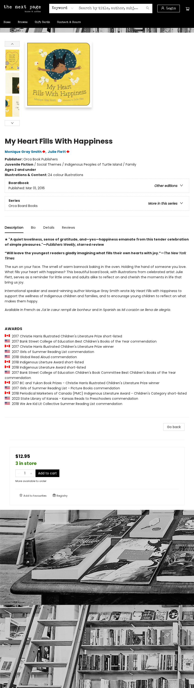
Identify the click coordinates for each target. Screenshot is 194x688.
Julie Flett (57, 151)
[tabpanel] (97, 327)
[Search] (147, 8)
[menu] (97, 22)
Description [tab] (14, 227)
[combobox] (62, 8)
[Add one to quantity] (31, 473)
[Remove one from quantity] (19, 473)
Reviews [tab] (68, 227)
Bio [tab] (33, 227)
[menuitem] (7, 22)
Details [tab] (48, 227)
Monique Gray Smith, (26, 151)
